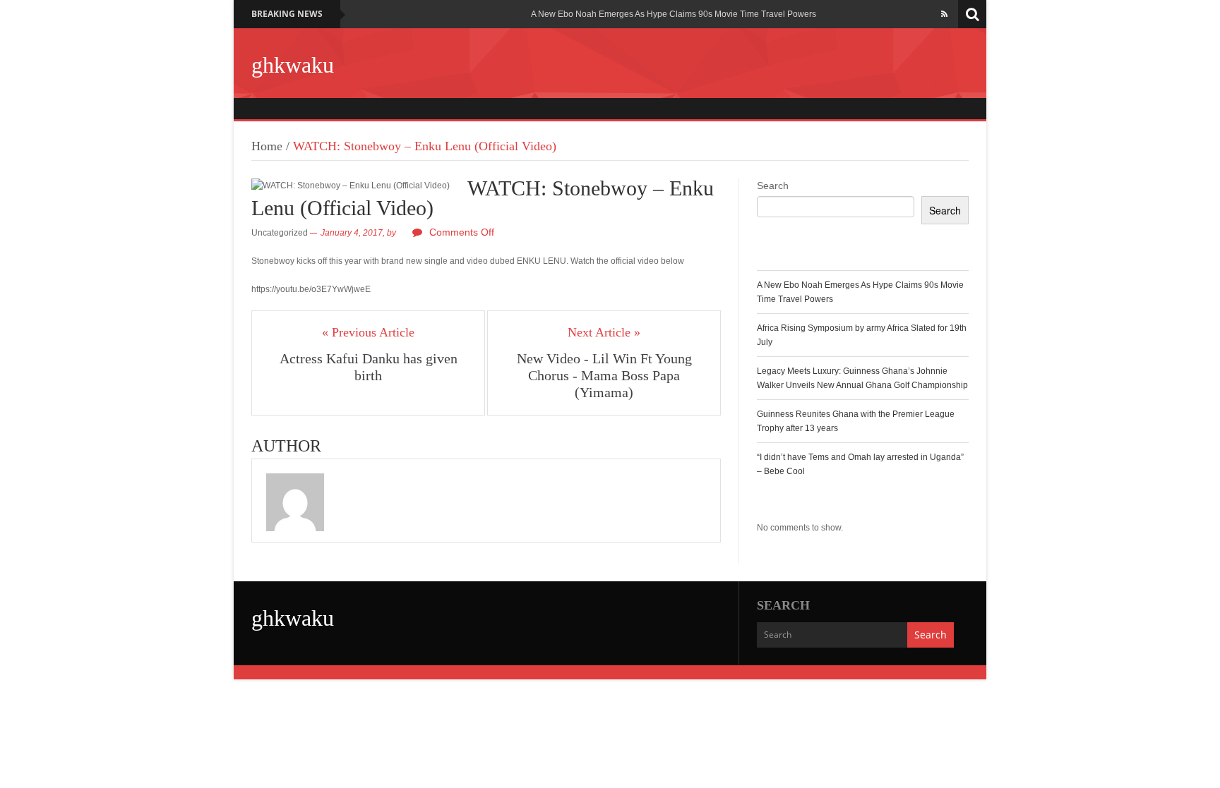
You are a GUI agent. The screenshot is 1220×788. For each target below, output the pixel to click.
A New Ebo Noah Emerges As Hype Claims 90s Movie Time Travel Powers (673, 14)
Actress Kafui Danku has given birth (369, 367)
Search (773, 185)
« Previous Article (368, 332)
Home (266, 146)
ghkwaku (292, 65)
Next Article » (604, 332)
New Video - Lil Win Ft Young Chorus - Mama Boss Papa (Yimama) (604, 375)
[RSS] (944, 14)
